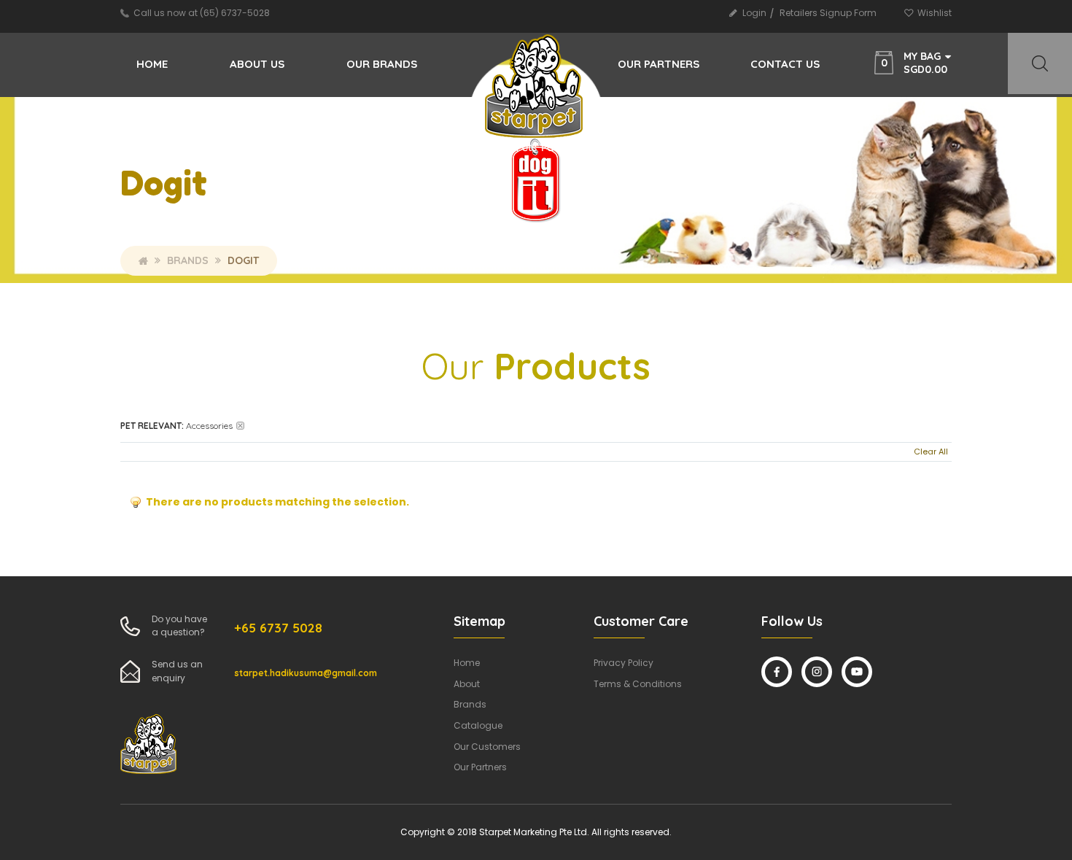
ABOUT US (257, 64)
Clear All (931, 451)
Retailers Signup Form (828, 13)
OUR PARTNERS (658, 64)
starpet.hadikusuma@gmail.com (305, 672)
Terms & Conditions (638, 684)
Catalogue (478, 725)
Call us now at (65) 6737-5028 (201, 13)
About (467, 684)
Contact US (785, 64)
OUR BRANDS (381, 64)
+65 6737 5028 (278, 627)
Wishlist (934, 13)
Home (152, 64)
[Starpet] (535, 94)
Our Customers (487, 746)
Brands (188, 260)
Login (754, 13)
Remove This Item (240, 426)
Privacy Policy (623, 662)
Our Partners (480, 767)
